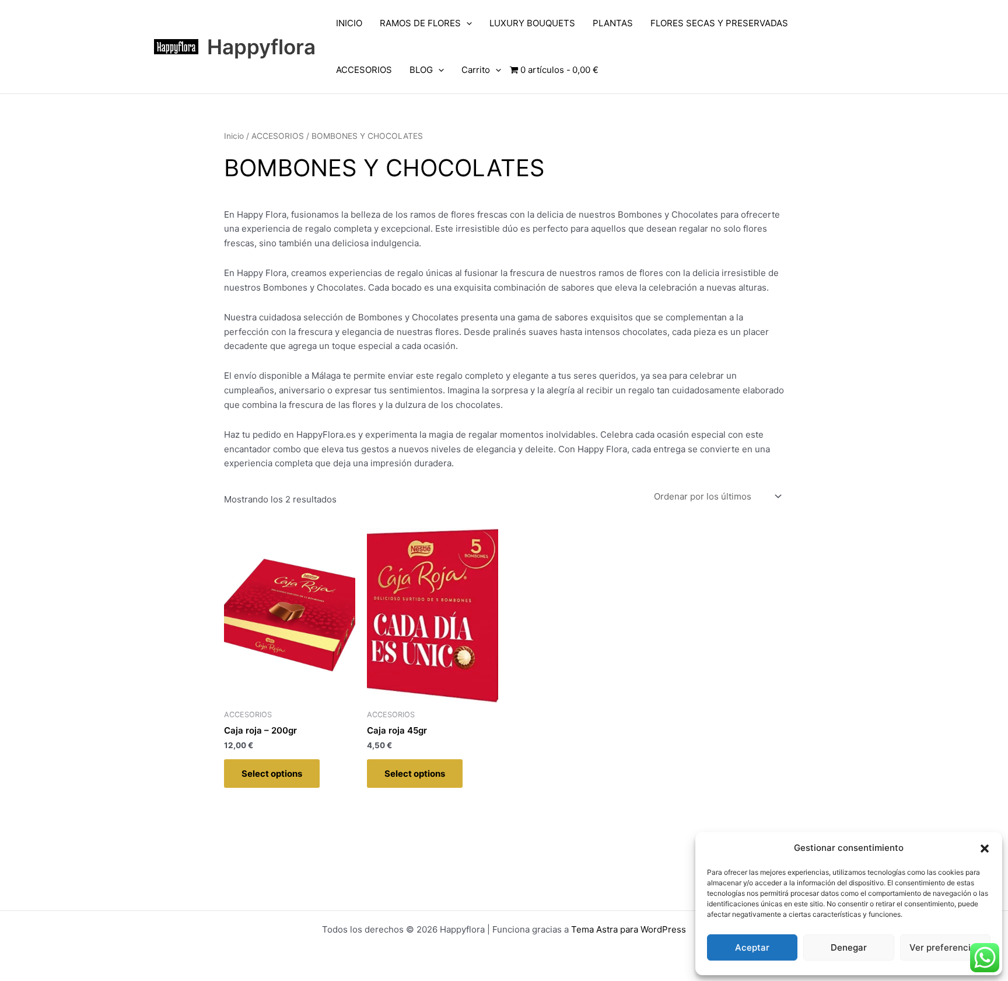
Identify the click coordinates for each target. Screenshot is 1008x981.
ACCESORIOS (364, 69)
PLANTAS (613, 23)
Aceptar (752, 947)
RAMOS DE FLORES (420, 23)
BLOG (421, 69)
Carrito (475, 69)
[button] (985, 848)
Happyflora (261, 46)
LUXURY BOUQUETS (532, 23)
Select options (272, 773)
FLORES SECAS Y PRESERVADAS (719, 23)
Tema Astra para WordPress (628, 929)
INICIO (349, 23)
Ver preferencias (945, 947)
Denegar (849, 947)
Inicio (234, 136)
